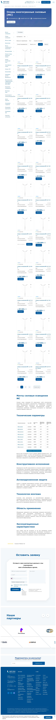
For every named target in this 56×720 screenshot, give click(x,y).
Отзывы (37, 692)
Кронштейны (8, 71)
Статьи (44, 680)
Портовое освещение (7, 116)
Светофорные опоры (8, 66)
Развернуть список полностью (34, 450)
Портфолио (38, 684)
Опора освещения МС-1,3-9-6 (43, 334)
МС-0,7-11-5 (20, 447)
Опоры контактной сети (7, 61)
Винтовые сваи (7, 91)
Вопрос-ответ (38, 694)
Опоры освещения (7, 37)
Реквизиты (38, 678)
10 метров (20, 32)
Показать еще (36, 387)
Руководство (38, 685)
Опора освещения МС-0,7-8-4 (43, 266)
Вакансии (37, 690)
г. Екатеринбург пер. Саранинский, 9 (11, 682)
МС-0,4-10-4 (20, 431)
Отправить (15, 589)
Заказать (21, 76)
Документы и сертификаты (45, 685)
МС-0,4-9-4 (20, 429)
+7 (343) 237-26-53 (11, 677)
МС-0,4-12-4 (20, 436)
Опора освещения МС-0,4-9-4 (43, 65)
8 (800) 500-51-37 (30, 1)
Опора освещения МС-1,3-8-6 (24, 334)
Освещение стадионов (7, 104)
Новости (44, 678)
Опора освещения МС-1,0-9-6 (43, 233)
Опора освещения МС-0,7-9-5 (24, 166)
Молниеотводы (8, 51)
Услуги (44, 675)
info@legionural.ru (30, 2)
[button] (43, 615)
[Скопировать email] (25, 2)
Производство (38, 682)
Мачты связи (8, 40)
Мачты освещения (7, 33)
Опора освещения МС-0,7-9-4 (24, 300)
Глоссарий (45, 692)
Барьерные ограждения (8, 87)
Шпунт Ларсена (7, 100)
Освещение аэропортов (7, 108)
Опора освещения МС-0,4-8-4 (24, 65)
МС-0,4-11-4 (20, 434)
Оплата (44, 688)
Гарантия (44, 687)
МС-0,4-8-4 (20, 426)
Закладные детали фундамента (8, 76)
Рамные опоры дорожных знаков (8, 55)
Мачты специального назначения (8, 47)
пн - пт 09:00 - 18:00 (11, 686)
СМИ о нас (45, 682)
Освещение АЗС (7, 112)
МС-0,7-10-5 (20, 444)
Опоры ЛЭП (7, 69)
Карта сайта (45, 694)
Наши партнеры (38, 688)
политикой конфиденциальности (35, 591)
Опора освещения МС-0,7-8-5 (43, 132)
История (37, 680)
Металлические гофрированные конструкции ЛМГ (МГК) (8, 82)
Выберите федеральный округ (18, 581)
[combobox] (12, 578)
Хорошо (48, 717)
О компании (38, 675)
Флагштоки (7, 43)
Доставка (44, 690)
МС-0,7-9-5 (20, 441)
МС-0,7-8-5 (20, 439)
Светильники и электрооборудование (10, 96)
